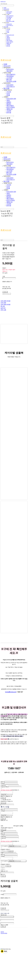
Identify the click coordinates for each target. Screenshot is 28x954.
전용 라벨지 (8, 13)
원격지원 (8, 46)
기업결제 (8, 44)
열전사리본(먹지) (9, 15)
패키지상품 (5, 26)
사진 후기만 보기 (6, 799)
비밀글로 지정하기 (5, 849)
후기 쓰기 (3, 803)
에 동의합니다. (10, 790)
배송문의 (8, 39)
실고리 (7, 30)
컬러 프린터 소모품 (10, 21)
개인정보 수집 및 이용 (6, 790)
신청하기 (3, 926)
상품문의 (8, 37)
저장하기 (3, 797)
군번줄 (7, 32)
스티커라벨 (8, 18)
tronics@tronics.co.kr (10, 692)
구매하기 (3, 876)
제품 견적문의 (9, 40)
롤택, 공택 (8, 20)
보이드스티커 (6, 9)
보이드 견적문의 (9, 41)
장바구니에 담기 (4, 910)
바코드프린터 (9, 24)
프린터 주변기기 (9, 25)
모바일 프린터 (9, 11)
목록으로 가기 (4, 851)
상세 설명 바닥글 (5, 304)
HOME (4, 7)
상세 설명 (3, 302)
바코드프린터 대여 (10, 35)
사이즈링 (8, 29)
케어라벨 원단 (9, 17)
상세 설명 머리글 (5, 301)
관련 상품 (3, 310)
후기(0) (3, 306)
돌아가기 (3, 866)
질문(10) (3, 308)
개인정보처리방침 (4, 933)
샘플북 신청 (8, 43)
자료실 (7, 36)
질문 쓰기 (3, 829)
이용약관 (2, 931)
